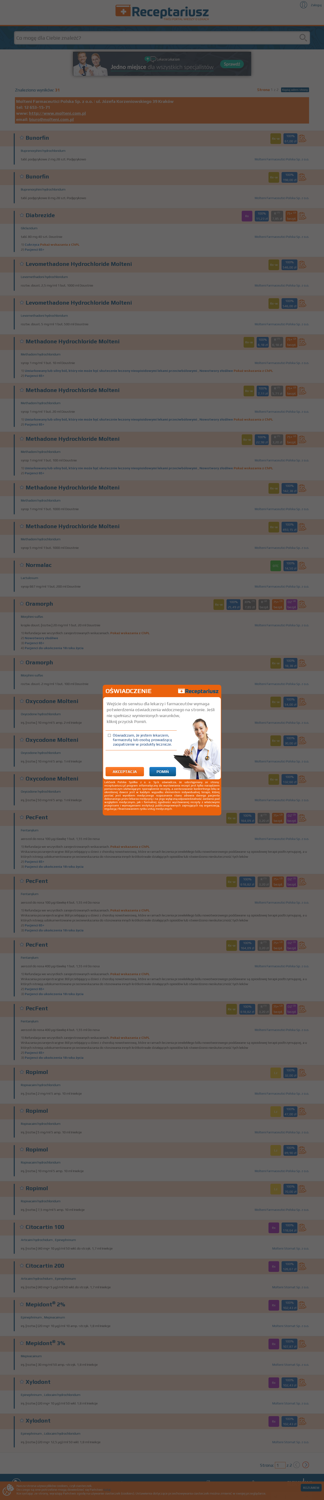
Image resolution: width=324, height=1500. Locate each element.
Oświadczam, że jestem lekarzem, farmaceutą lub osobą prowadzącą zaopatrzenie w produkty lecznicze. (142, 740)
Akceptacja (125, 771)
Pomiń (163, 771)
